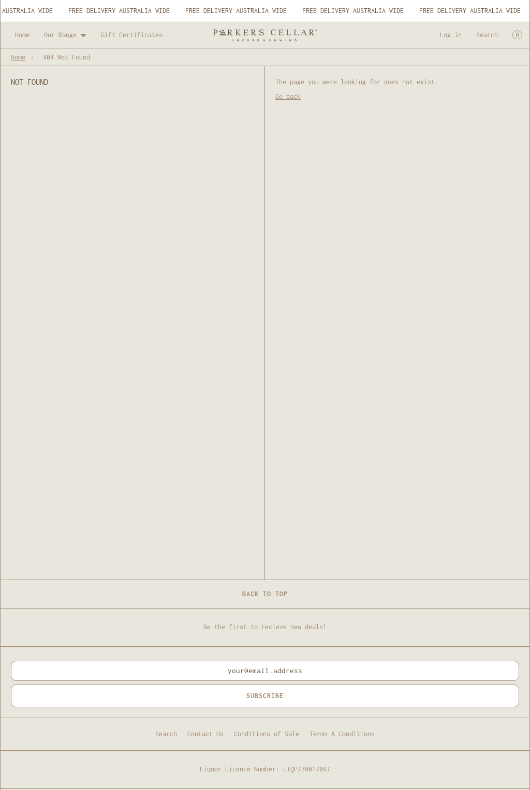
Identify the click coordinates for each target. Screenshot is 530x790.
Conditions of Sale (266, 734)
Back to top (265, 594)
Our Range (60, 35)
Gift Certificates (132, 35)
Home (22, 35)
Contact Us (205, 734)
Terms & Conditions (342, 734)
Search (487, 35)
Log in (451, 35)
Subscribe (265, 696)
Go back (288, 96)
